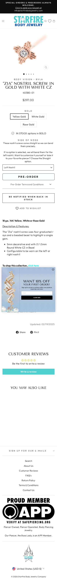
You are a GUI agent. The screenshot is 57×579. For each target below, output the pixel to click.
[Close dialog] (53, 269)
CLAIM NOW (36, 297)
